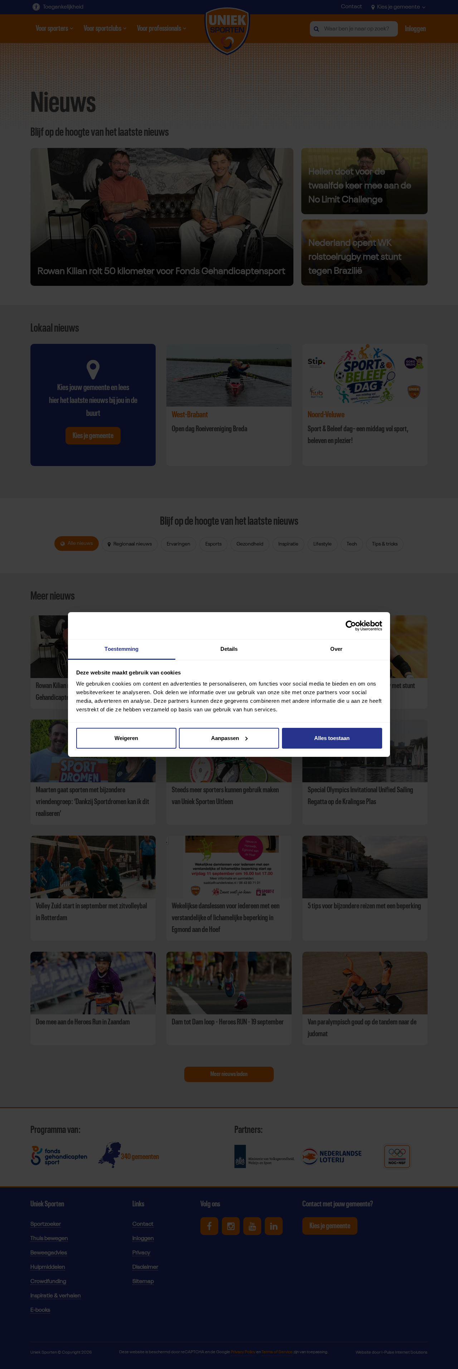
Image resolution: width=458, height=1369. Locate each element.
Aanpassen (225, 738)
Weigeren (126, 738)
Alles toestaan (332, 738)
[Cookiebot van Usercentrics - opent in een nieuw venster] (351, 625)
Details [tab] (229, 649)
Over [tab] (336, 649)
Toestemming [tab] (121, 649)
